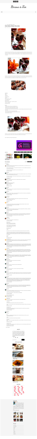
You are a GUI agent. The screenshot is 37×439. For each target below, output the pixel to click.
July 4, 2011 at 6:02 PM (9, 261)
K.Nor (7, 164)
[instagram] (15, 1)
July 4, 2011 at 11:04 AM (9, 210)
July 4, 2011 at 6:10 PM (9, 269)
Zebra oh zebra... (15, 350)
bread (16, 386)
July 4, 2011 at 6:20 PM (9, 293)
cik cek (7, 196)
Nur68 (7, 217)
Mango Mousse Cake (16, 366)
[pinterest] (17, 1)
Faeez (7, 248)
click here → (14, 336)
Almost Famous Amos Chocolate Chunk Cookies (18, 358)
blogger (26, 161)
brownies (20, 386)
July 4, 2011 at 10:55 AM (9, 205)
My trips (14, 427)
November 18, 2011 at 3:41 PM (10, 325)
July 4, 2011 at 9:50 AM (9, 194)
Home (5, 24)
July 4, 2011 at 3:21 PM (9, 252)
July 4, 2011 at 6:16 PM (9, 287)
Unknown (8, 298)
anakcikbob (8, 178)
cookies (14, 431)
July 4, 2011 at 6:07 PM (9, 265)
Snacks (13, 395)
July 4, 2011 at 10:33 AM (9, 200)
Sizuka (7, 201)
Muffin (13, 391)
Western (16, 395)
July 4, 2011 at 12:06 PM (9, 220)
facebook (31, 161)
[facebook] (14, 1)
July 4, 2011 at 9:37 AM (9, 180)
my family (17, 391)
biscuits (13, 386)
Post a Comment (8, 327)
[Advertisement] (18, 19)
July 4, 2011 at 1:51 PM (9, 237)
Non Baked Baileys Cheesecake (17, 374)
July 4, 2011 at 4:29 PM (9, 257)
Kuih (13, 390)
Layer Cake (17, 390)
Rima (7, 172)
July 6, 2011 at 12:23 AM (9, 321)
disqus (28, 161)
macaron (20, 390)
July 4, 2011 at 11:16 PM (9, 300)
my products (21, 391)
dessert (14, 432)
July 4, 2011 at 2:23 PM (9, 241)
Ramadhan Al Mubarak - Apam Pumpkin (8, 159)
